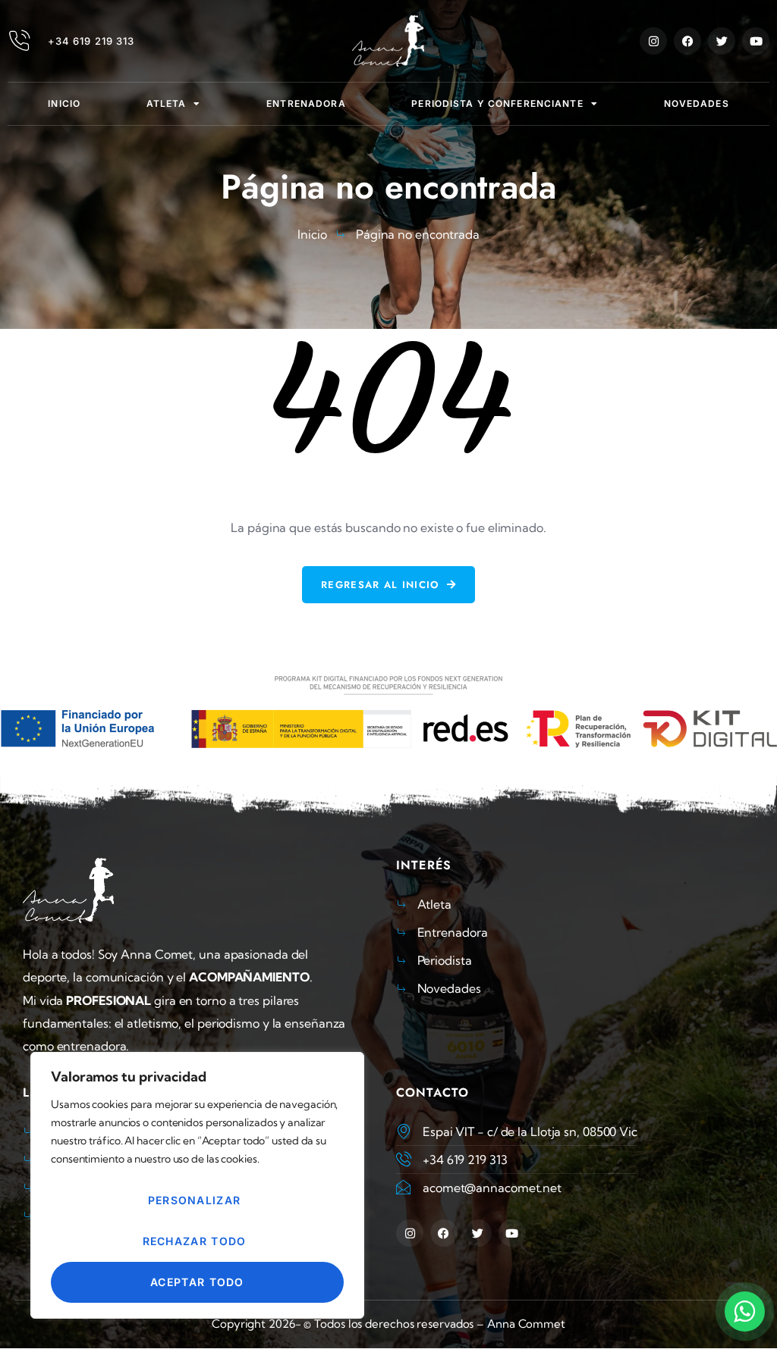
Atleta (166, 103)
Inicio (64, 103)
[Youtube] (755, 41)
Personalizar (194, 1200)
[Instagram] (653, 41)
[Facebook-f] (687, 41)
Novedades (696, 103)
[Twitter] (721, 41)
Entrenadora (305, 103)
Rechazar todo (195, 1241)
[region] (197, 1185)
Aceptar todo (197, 1281)
